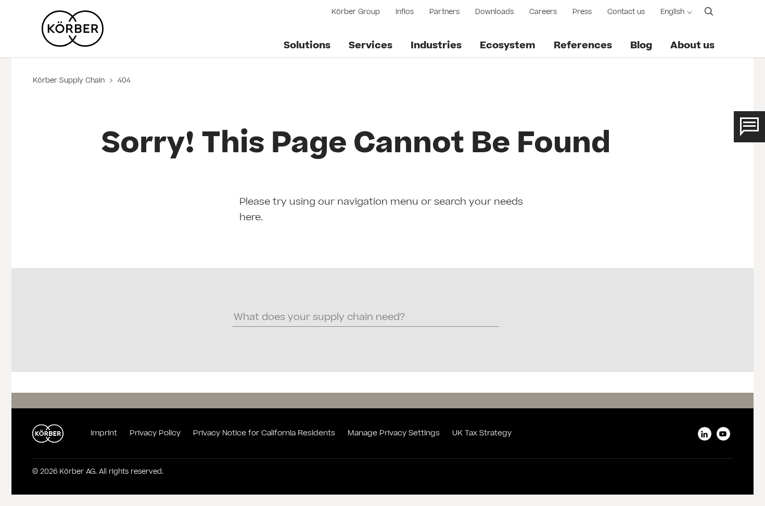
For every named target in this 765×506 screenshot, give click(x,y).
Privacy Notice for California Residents (264, 433)
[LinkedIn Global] (704, 434)
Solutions (307, 46)
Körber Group (356, 12)
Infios (405, 12)
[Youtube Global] (723, 434)
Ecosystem (508, 46)
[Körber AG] (73, 28)
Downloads (494, 12)
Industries (436, 46)
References (583, 46)
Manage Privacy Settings (394, 433)
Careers (543, 12)
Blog (641, 46)
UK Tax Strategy (482, 433)
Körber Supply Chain (70, 81)
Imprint (104, 433)
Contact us (626, 12)
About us (692, 46)
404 (123, 81)
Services (370, 46)
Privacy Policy (155, 433)
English (672, 12)
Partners (444, 12)
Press (582, 12)
